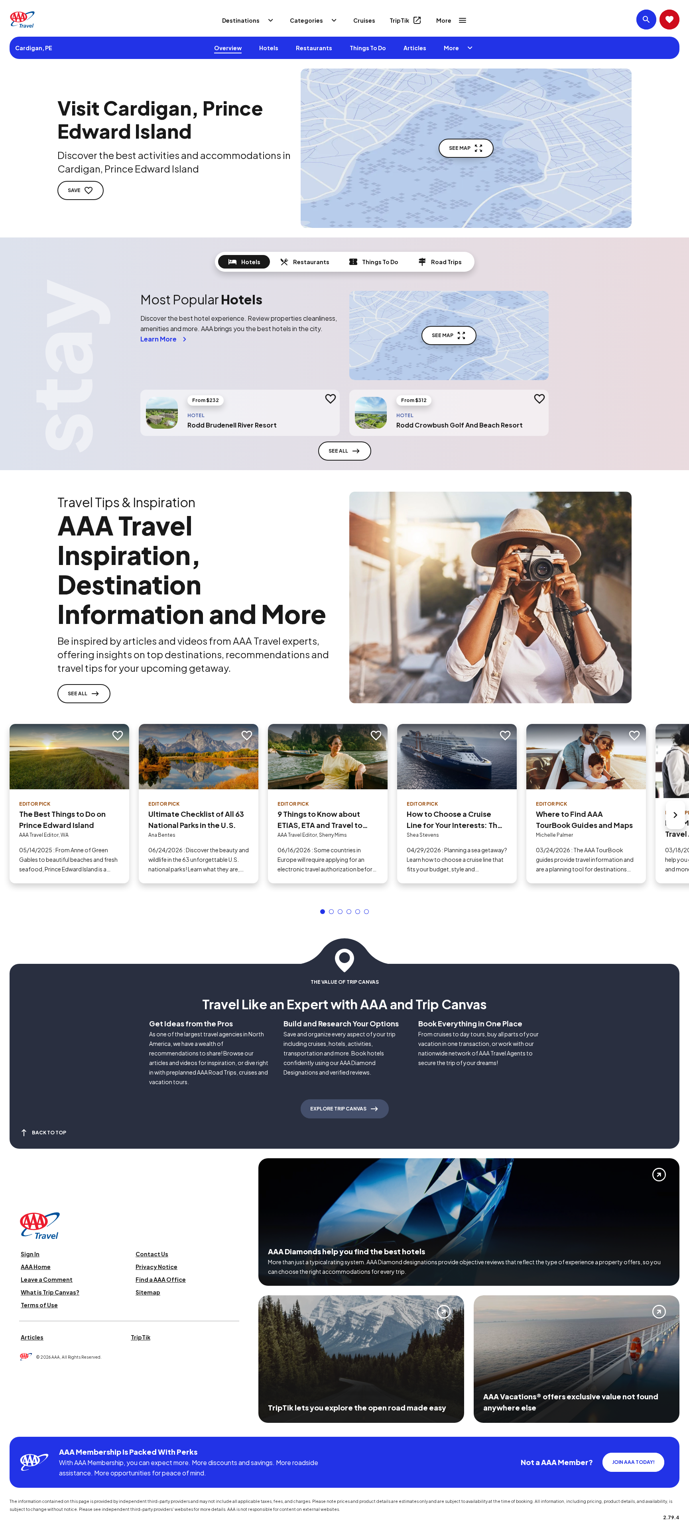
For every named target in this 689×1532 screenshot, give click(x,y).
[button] (323, 912)
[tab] (244, 262)
